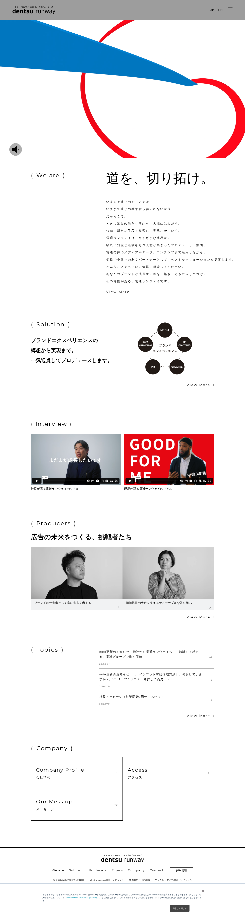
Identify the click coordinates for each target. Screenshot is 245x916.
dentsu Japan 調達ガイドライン (107, 880)
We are (58, 870)
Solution (76, 870)
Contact (157, 870)
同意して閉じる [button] (180, 908)
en (220, 10)
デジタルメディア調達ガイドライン (173, 880)
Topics (117, 870)
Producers (98, 870)
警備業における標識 (139, 880)
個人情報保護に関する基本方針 (69, 880)
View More (118, 292)
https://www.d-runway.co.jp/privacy (81, 897)
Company (136, 870)
